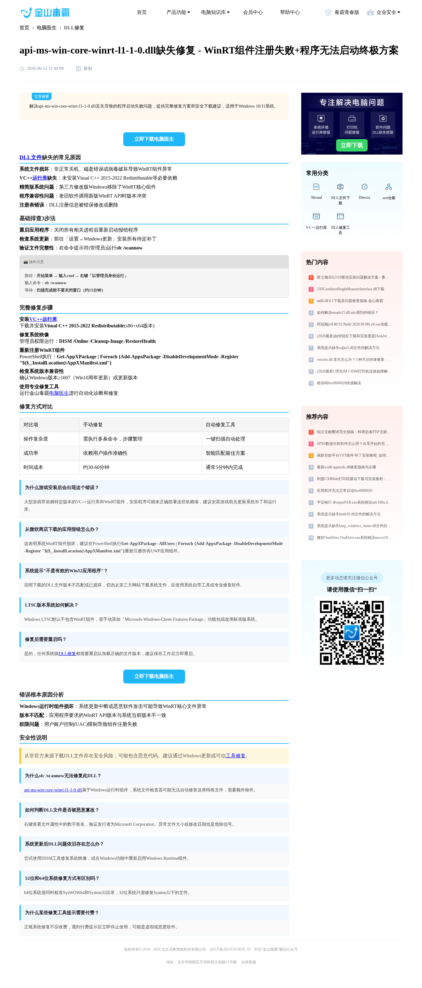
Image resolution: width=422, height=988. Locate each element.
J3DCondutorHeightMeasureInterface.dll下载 (350, 289)
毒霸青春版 (347, 12)
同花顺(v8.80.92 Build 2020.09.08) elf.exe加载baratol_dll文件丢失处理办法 (355, 324)
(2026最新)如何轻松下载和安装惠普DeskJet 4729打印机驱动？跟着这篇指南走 (355, 336)
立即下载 (352, 145)
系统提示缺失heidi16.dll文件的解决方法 (349, 514)
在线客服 (248, 962)
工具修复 (236, 755)
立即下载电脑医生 (154, 139)
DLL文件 (30, 157)
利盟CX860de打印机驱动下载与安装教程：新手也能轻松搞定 (355, 479)
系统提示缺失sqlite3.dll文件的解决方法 (348, 348)
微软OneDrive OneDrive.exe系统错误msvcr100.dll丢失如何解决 (355, 537)
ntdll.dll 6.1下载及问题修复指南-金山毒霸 (350, 301)
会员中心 (253, 12)
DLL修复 (67, 653)
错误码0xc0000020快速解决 (339, 383)
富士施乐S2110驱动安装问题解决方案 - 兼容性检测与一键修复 (355, 277)
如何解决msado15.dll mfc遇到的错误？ (347, 312)
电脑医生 (47, 27)
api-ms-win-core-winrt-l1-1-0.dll (53, 790)
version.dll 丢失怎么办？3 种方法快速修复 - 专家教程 (355, 359)
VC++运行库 (43, 319)
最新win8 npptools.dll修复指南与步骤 (346, 467)
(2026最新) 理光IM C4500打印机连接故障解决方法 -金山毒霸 (355, 371)
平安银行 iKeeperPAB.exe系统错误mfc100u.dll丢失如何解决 (355, 502)
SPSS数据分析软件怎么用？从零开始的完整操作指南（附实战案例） (355, 443)
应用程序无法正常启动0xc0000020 (344, 490)
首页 (142, 12)
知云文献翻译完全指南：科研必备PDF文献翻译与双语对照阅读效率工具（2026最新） (355, 432)
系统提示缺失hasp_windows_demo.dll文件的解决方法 (355, 526)
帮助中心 (290, 12)
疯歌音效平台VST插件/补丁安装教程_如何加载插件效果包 (355, 455)
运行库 (39, 178)
